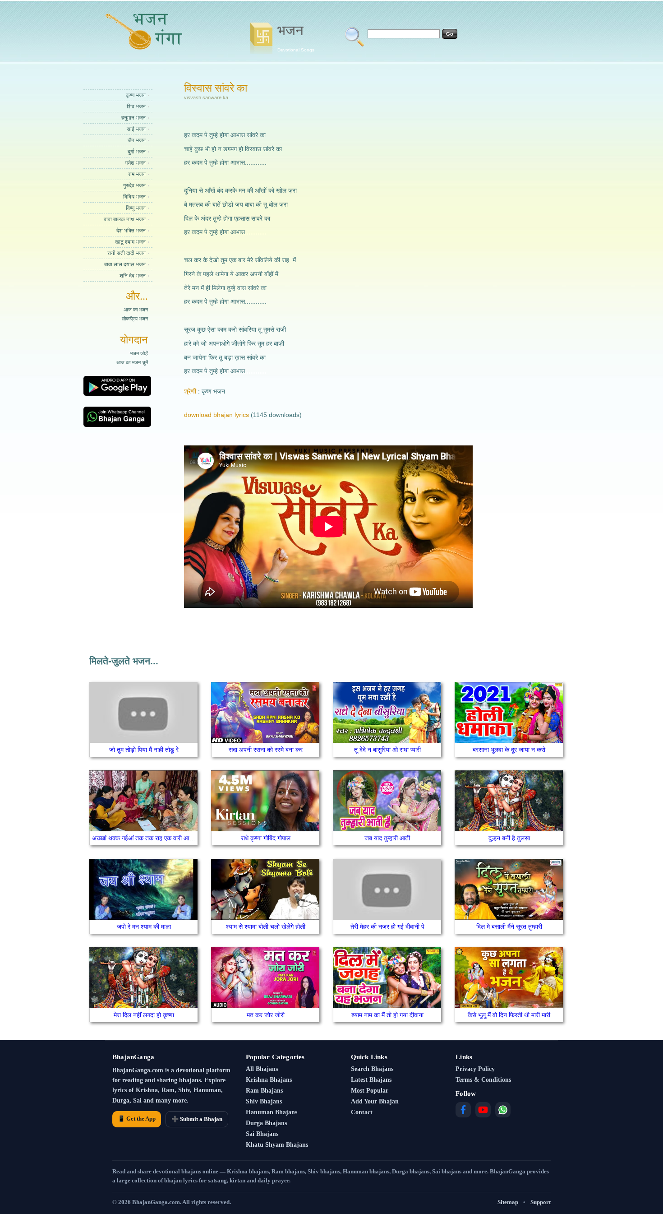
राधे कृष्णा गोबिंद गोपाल (265, 838)
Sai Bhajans (262, 1134)
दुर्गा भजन (137, 151)
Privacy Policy (475, 1069)
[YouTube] (483, 1109)
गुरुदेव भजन (134, 185)
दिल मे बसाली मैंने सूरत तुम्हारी (509, 926)
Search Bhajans (372, 1069)
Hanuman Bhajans (271, 1112)
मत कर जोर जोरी (266, 1015)
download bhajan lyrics (216, 414)
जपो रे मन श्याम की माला (144, 926)
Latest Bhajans (371, 1079)
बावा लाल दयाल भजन (125, 264)
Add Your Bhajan (375, 1101)
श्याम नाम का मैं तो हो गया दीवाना (387, 1015)
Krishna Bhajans (269, 1079)
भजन (295, 37)
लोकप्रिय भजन (135, 318)
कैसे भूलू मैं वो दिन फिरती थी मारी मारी (509, 1015)
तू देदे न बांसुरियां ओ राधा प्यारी (387, 749)
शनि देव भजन (133, 276)
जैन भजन (137, 140)
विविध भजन (134, 197)
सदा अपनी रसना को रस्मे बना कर (266, 749)
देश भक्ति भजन (131, 230)
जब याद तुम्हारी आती (387, 838)
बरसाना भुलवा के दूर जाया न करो (509, 749)
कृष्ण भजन (136, 95)
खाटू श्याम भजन (130, 242)
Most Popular (369, 1090)
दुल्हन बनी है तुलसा (509, 838)
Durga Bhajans (266, 1123)
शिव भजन (136, 106)
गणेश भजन (135, 163)
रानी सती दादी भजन (126, 253)
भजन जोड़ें (139, 353)
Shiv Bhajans (264, 1101)
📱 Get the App (137, 1118)
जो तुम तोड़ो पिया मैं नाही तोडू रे (144, 749)
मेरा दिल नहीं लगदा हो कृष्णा (144, 1015)
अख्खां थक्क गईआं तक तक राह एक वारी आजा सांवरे (150, 838)
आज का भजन (136, 309)
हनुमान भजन (133, 118)
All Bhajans (262, 1069)
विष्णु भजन (136, 208)
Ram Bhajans (264, 1090)
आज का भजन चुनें (132, 362)
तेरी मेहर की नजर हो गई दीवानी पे (387, 926)
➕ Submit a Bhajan (196, 1119)
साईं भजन (136, 129)
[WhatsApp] (503, 1109)
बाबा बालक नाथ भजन (125, 219)
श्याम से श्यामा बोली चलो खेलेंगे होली (265, 926)
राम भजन (137, 174)
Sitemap (507, 1202)
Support (540, 1202)
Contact (362, 1112)
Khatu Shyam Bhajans (277, 1144)
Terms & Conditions (483, 1079)
